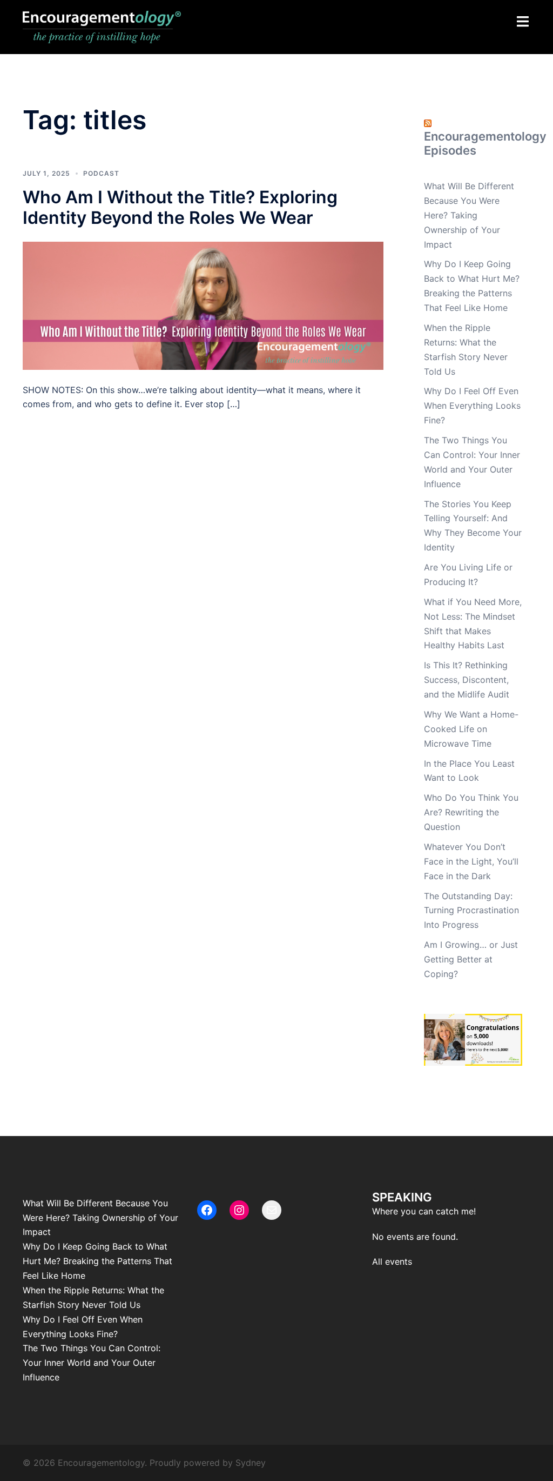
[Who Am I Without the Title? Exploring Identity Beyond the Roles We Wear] (203, 304)
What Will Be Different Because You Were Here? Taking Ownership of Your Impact (469, 215)
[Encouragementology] (102, 26)
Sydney (250, 1462)
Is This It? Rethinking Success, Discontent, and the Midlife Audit (466, 680)
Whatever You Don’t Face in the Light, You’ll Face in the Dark (471, 861)
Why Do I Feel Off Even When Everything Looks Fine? (472, 406)
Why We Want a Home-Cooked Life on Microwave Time (471, 729)
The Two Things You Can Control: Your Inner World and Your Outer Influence (91, 1363)
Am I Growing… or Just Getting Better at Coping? (471, 959)
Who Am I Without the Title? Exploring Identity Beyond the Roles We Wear (180, 207)
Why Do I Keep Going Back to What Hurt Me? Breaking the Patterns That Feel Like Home (97, 1261)
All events (392, 1261)
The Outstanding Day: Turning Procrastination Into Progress (471, 911)
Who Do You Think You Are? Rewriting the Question (471, 812)
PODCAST (101, 173)
